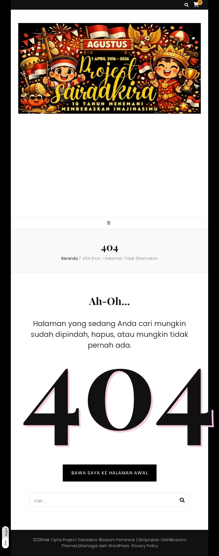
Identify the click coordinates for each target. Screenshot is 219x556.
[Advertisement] (109, 174)
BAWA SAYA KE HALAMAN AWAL (109, 473)
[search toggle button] (186, 5)
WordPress (118, 546)
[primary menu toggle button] (109, 223)
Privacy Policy (144, 546)
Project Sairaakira (80, 540)
